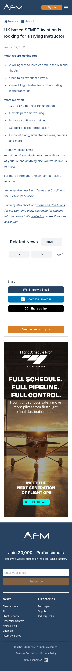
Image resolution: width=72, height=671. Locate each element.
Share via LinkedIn (39, 299)
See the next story (34, 329)
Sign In (52, 7)
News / (29, 21)
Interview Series (12, 635)
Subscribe (36, 581)
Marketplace (45, 606)
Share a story (10, 606)
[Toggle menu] (65, 7)
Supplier (43, 611)
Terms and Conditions (50, 190)
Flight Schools (11, 615)
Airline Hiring (10, 625)
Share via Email (39, 289)
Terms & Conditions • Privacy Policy (36, 653)
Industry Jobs (46, 615)
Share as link (38, 308)
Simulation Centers (13, 620)
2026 (49, 242)
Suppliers (8, 630)
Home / (13, 21)
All (4, 611)
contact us (37, 216)
